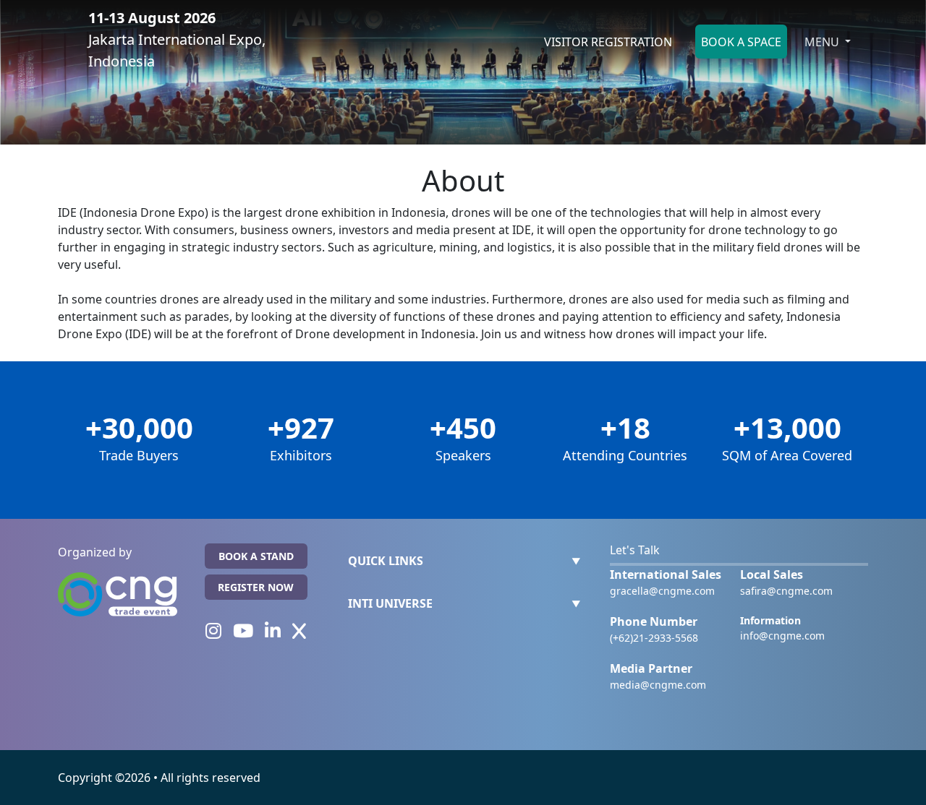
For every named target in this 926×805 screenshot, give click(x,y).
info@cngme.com (782, 635)
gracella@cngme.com (662, 591)
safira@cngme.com (786, 591)
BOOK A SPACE (741, 42)
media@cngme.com (658, 685)
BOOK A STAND (256, 556)
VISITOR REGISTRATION (608, 42)
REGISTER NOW (256, 587)
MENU (823, 42)
